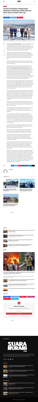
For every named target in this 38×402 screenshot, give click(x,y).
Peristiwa (5, 270)
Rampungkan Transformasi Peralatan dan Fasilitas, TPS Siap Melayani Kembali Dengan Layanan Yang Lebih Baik (20, 240)
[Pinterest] (4, 53)
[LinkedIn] (4, 51)
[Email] (4, 55)
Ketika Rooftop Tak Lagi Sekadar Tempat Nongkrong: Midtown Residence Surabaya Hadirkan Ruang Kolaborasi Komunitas (26, 190)
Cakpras (24, 399)
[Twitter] (4, 48)
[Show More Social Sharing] (24, 17)
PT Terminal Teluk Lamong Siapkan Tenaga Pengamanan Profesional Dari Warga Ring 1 (21, 289)
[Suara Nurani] (19, 1)
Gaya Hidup (5, 6)
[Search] (34, 1)
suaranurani (11, 169)
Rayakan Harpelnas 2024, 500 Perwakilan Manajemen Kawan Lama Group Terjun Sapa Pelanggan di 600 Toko (21, 231)
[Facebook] (4, 46)
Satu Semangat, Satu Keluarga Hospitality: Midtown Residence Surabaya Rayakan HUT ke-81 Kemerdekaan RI (10, 190)
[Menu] (3, 1)
